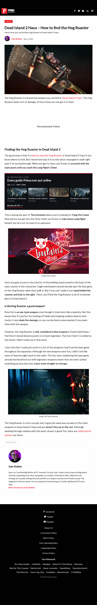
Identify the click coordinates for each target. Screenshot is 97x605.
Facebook (49, 511)
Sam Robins (16, 39)
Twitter (49, 517)
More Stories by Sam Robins (22, 487)
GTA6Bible (76, 572)
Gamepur (46, 564)
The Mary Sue (22, 572)
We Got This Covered (18, 568)
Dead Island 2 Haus (72, 98)
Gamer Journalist (50, 568)
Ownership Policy (48, 548)
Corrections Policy (48, 533)
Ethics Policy (48, 538)
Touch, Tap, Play (37, 572)
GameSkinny (65, 568)
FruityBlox (50, 572)
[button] (92, 10)
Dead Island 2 (11, 442)
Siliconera (78, 564)
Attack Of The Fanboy (62, 564)
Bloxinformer (63, 572)
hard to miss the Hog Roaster (47, 155)
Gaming (8, 21)
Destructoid (35, 568)
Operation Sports (80, 568)
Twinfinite (36, 564)
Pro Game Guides (22, 564)
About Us (48, 528)
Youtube (50, 522)
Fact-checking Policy (48, 543)
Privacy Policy (48, 553)
